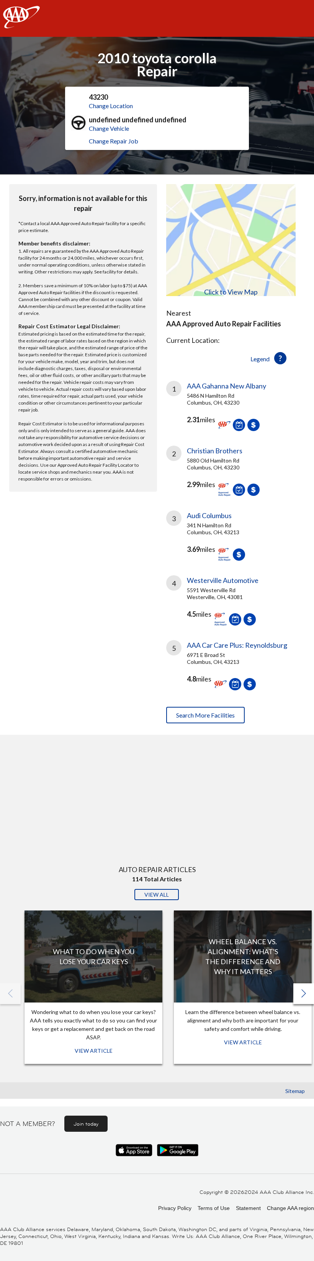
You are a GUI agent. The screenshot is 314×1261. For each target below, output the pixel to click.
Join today (86, 1123)
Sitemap (295, 1091)
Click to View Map (231, 292)
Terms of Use (214, 1208)
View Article (94, 1050)
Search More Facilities (205, 715)
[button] (303, 993)
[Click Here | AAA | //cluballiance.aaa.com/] (21, 23)
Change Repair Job (113, 141)
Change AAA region (290, 1208)
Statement (248, 1208)
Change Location (111, 105)
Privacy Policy (174, 1208)
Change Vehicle (109, 128)
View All (156, 894)
